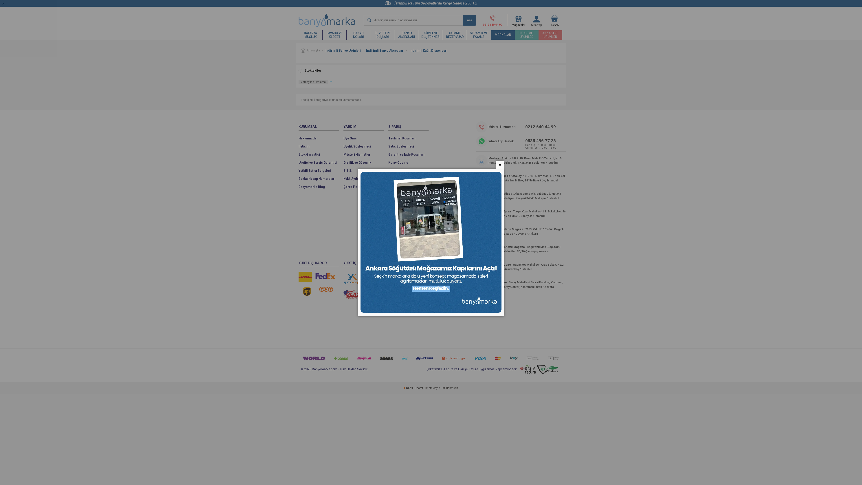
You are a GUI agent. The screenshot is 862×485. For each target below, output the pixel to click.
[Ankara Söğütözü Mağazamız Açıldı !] (431, 311)
